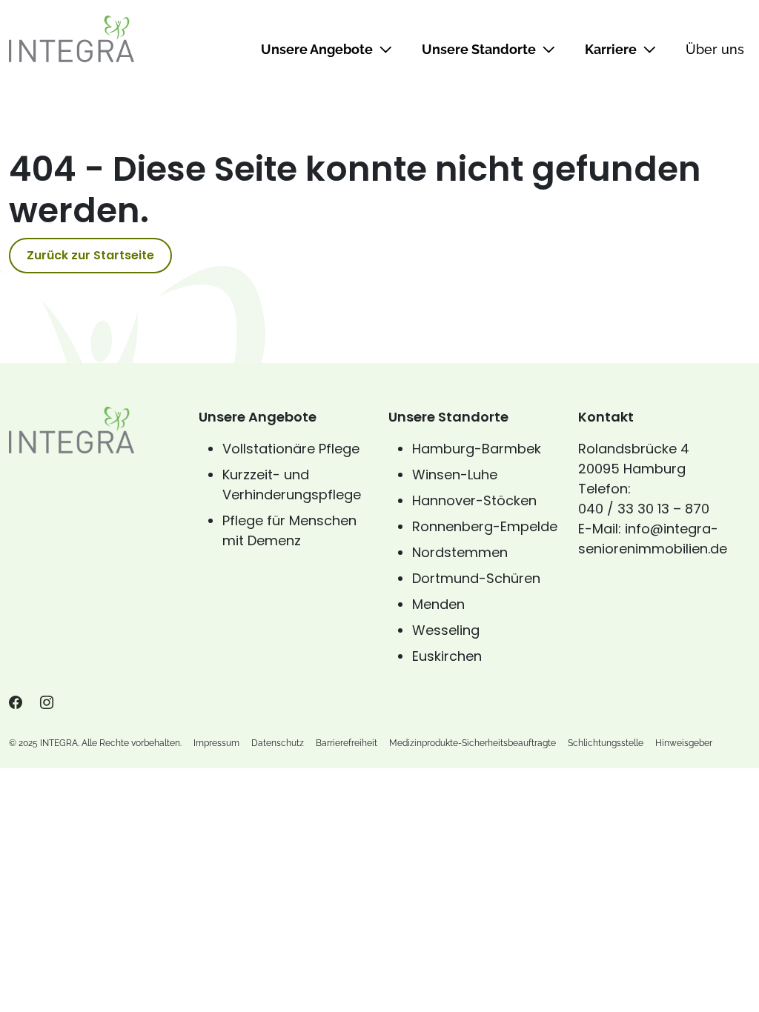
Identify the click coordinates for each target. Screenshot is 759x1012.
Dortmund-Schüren (476, 578)
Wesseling (446, 630)
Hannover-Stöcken (474, 500)
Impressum (216, 743)
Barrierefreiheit (346, 743)
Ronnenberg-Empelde (484, 526)
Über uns (715, 49)
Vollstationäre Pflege (290, 448)
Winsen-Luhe (454, 474)
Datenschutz (277, 743)
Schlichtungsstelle (605, 743)
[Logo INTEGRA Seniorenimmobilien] (71, 38)
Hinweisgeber (683, 743)
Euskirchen (447, 656)
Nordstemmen (460, 552)
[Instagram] (46, 703)
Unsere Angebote (317, 49)
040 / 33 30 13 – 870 (643, 508)
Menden (438, 604)
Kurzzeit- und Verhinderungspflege (291, 484)
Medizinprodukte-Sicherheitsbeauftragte (472, 743)
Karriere (611, 49)
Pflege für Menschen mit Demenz (289, 530)
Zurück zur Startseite (90, 255)
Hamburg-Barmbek (476, 448)
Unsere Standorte (479, 49)
